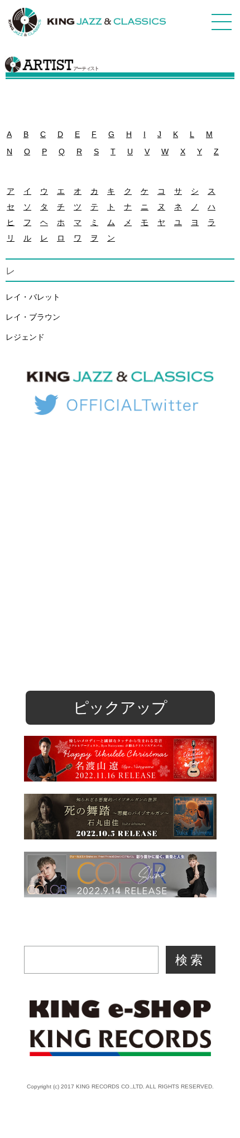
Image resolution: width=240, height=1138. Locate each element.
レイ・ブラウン (33, 316)
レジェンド (25, 337)
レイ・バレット (33, 296)
